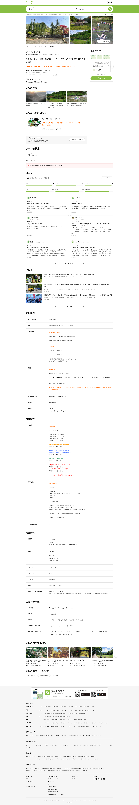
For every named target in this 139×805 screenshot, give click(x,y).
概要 (27, 46)
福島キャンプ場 (90, 706)
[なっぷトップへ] (29, 2)
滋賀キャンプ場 (66, 719)
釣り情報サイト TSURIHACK (63, 768)
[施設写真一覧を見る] (47, 30)
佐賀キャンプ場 (50, 726)
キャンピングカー (78, 745)
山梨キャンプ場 (43, 713)
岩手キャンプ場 (59, 706)
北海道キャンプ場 (43, 706)
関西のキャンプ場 (43, 14)
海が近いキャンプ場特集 (89, 756)
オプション (33, 160)
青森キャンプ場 (51, 706)
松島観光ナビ (65, 770)
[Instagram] (93, 779)
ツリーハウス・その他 (90, 735)
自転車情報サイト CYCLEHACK (78, 768)
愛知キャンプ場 (58, 716)
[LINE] (96, 779)
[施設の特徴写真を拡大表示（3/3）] (77, 96)
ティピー (79, 735)
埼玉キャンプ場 (59, 710)
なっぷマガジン (51, 784)
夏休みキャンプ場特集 (66, 759)
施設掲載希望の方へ (52, 791)
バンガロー (42, 735)
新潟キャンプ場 (58, 713)
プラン (31, 46)
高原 (53, 745)
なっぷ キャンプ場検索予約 (32, 14)
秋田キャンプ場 (74, 706)
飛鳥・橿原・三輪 (44, 675)
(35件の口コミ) (55, 54)
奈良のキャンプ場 (53, 14)
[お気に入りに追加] (45, 648)
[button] (47, 204)
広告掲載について (52, 789)
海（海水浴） (46, 745)
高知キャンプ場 (104, 723)
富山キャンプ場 (66, 713)
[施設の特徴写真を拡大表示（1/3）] (36, 96)
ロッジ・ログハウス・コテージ (32, 735)
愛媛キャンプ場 (97, 723)
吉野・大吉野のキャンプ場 (64, 14)
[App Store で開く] (85, 694)
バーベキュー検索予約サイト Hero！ (78, 770)
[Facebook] (101, 779)
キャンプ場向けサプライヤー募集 (55, 794)
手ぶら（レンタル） (62, 745)
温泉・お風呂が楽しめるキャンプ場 (33, 756)
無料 (56, 745)
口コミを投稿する (106, 177)
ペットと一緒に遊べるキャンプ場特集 (50, 756)
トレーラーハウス (72, 735)
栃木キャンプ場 (82, 710)
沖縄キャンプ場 (98, 726)
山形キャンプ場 (82, 706)
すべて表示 (29, 212)
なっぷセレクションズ (53, 778)
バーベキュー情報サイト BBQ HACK (95, 768)
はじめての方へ (29, 781)
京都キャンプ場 (58, 719)
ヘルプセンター (73, 778)
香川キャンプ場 (81, 723)
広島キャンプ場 (50, 723)
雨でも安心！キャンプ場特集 (54, 759)
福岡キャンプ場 (43, 726)
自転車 (111, 745)
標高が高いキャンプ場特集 (78, 759)
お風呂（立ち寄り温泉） (88, 745)
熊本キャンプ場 (66, 726)
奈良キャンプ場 (73, 719)
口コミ (41, 46)
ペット (30, 747)
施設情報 (52, 46)
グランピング (98, 735)
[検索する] (110, 9)
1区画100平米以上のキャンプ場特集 (75, 756)
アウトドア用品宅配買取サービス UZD (51, 770)
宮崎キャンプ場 (81, 726)
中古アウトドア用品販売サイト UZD (34, 770)
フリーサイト (64, 735)
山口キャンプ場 (73, 723)
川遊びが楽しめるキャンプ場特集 (92, 759)
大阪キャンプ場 (43, 719)
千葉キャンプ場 (67, 710)
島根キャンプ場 (66, 723)
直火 (27, 747)
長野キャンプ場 (50, 713)
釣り (68, 745)
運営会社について (29, 778)
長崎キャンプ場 (58, 726)
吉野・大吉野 (55, 675)
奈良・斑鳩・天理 (31, 675)
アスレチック (106, 745)
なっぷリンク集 (29, 784)
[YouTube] (104, 779)
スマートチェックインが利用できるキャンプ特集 (36, 759)
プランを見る (101, 78)
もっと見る (55, 75)
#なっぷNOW (51, 781)
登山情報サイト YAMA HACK (48, 768)
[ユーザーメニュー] (110, 2)
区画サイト (58, 735)
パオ (83, 735)
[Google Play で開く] (101, 694)
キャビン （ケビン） (50, 735)
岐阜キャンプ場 (43, 716)
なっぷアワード (51, 786)
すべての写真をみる (104, 41)
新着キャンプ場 (63, 756)
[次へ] (112, 66)
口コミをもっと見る (101, 74)
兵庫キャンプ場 (50, 719)
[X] (99, 779)
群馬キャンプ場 (90, 710)
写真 (36, 46)
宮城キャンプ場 (67, 706)
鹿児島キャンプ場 (90, 726)
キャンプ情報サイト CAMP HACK (33, 768)
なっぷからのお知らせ (30, 786)
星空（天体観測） (98, 745)
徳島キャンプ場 (89, 723)
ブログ (46, 46)
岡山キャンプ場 (43, 723)
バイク (71, 745)
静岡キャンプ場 (50, 716)
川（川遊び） (39, 745)
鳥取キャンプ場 (58, 723)
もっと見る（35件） (69, 263)
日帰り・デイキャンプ (30, 745)
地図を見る (45, 54)
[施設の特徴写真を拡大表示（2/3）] (56, 96)
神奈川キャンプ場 (51, 710)
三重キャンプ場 (66, 716)
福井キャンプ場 (81, 713)
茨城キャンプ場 (74, 710)
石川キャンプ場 (73, 713)
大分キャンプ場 (73, 726)
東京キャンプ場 (43, 710)
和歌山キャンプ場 (82, 719)
